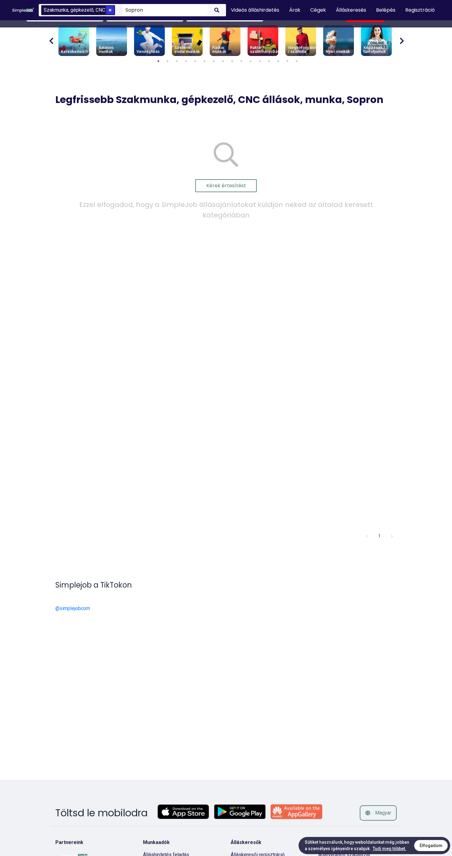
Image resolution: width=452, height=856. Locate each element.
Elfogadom (431, 845)
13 (269, 61)
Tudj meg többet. (389, 848)
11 (251, 61)
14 (278, 61)
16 (297, 61)
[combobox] (163, 10)
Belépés (385, 10)
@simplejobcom (72, 608)
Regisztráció (420, 10)
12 (260, 61)
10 (241, 61)
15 (287, 61)
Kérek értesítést (226, 185)
